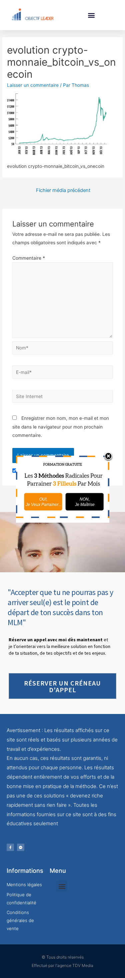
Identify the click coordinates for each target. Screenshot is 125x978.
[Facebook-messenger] (20, 847)
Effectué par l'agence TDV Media (62, 965)
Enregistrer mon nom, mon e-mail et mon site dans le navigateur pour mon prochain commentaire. (60, 426)
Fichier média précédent (63, 190)
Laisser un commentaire (33, 85)
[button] (91, 14)
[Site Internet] (62, 397)
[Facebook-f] (10, 847)
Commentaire (28, 258)
